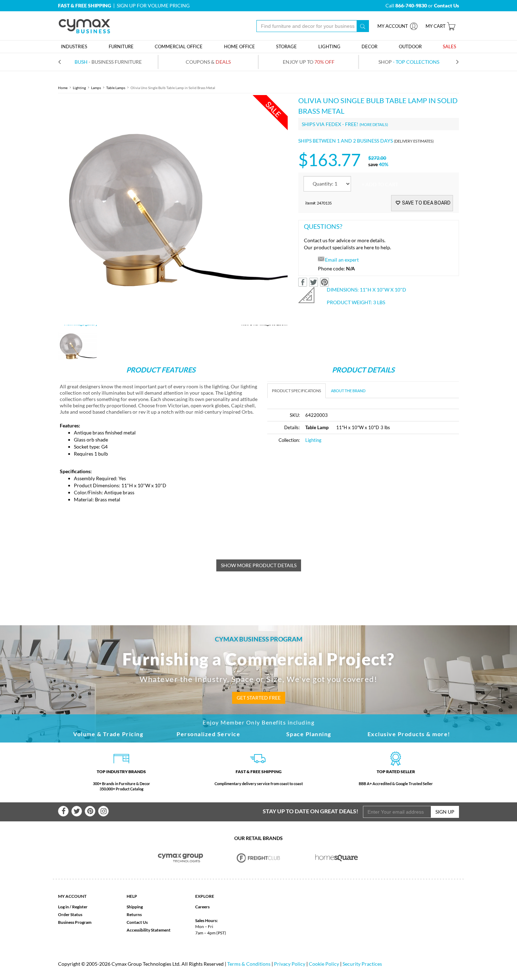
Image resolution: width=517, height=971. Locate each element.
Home (63, 88)
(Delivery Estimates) (414, 141)
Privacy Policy (289, 964)
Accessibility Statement (149, 930)
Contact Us (137, 922)
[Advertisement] (326, 502)
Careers (202, 906)
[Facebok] (63, 811)
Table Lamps (115, 88)
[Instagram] (103, 811)
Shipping (135, 906)
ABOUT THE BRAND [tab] (348, 390)
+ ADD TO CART (380, 184)
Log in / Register (73, 906)
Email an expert (342, 260)
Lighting (79, 88)
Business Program (74, 922)
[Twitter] (76, 811)
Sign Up (444, 812)
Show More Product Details (258, 565)
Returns (134, 914)
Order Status (70, 914)
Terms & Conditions (248, 964)
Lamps (96, 88)
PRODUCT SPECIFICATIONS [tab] (296, 390)
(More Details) (373, 124)
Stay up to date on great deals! (310, 811)
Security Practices (362, 964)
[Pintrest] (90, 811)
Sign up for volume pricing (153, 5)
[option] (173, 210)
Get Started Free (259, 698)
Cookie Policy (324, 964)
